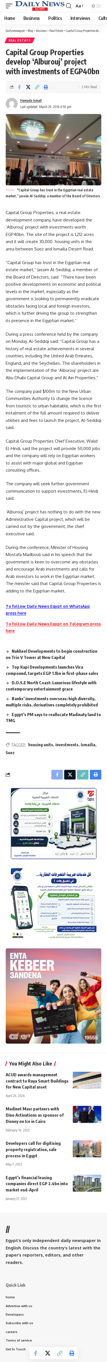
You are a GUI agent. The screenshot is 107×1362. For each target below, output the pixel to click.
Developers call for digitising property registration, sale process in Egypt (33, 1149)
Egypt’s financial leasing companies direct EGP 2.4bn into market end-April (37, 1184)
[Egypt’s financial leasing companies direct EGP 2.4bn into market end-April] (87, 1183)
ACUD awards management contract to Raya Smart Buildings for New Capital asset (37, 1081)
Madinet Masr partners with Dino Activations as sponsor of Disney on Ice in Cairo (35, 1115)
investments (66, 744)
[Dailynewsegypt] (39, 6)
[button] (10, 6)
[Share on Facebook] (19, 87)
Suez (10, 752)
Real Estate (20, 40)
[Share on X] (28, 87)
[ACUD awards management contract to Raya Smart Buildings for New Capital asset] (87, 1080)
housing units (40, 744)
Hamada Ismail (31, 100)
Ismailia (88, 744)
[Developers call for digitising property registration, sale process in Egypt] (87, 1148)
